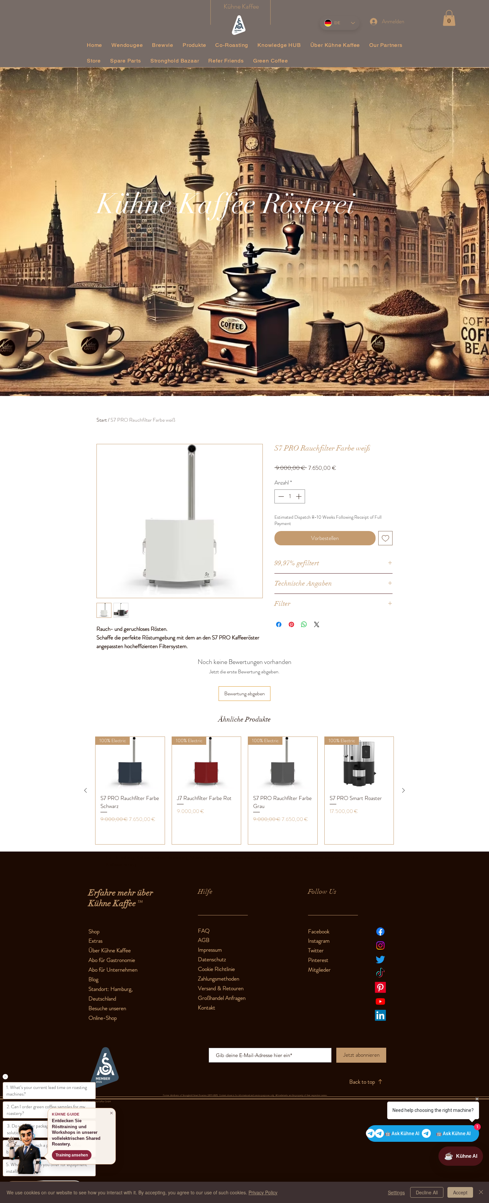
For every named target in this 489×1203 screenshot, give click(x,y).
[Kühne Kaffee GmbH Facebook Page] (380, 931)
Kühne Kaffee (241, 6)
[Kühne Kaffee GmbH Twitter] (380, 959)
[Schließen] (481, 1192)
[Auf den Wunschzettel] (385, 538)
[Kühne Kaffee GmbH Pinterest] (380, 987)
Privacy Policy (262, 1192)
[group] (245, 790)
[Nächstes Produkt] (404, 790)
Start (101, 420)
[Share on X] (317, 624)
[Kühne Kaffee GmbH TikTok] (380, 973)
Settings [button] (396, 1192)
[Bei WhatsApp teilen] (304, 624)
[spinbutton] (289, 496)
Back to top (362, 1082)
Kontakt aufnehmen (74, 1155)
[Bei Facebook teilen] (279, 624)
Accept (460, 1192)
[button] (449, 18)
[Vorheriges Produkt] (85, 790)
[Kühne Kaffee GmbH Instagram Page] (380, 945)
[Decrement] (280, 496)
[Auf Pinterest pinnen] (291, 624)
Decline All (427, 1192)
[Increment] (299, 496)
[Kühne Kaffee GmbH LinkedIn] (380, 1015)
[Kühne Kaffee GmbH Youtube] (380, 1001)
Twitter (316, 950)
